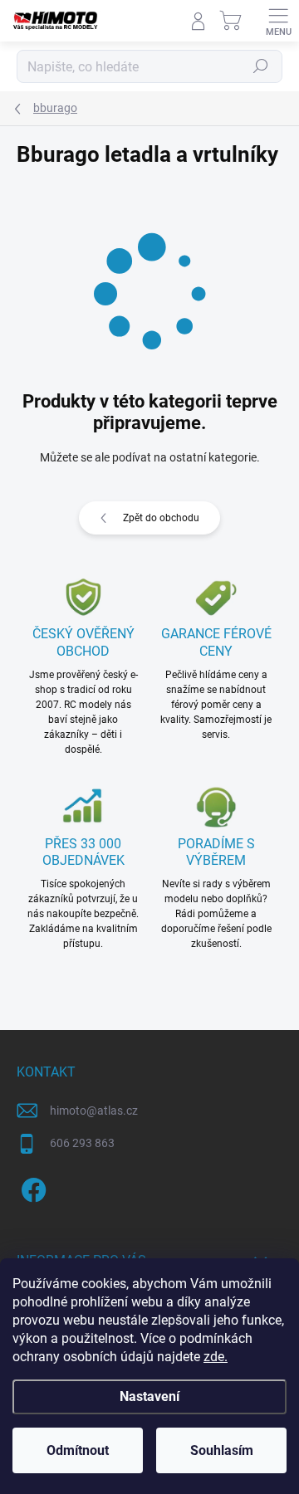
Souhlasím (221, 1450)
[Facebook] (31, 1187)
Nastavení (149, 1396)
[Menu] (278, 21)
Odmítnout (78, 1450)
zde (215, 1357)
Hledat (261, 66)
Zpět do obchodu (161, 518)
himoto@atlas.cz (94, 1110)
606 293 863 (82, 1143)
